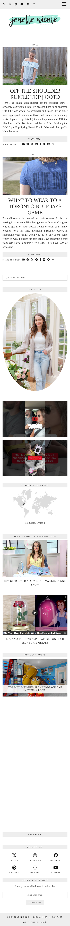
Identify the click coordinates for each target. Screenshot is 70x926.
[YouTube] (22, 4)
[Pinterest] (16, 4)
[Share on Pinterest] (36, 144)
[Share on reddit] (48, 144)
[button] (65, 4)
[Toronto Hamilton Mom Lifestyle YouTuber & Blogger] (35, 17)
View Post (35, 139)
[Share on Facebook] (28, 144)
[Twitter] (4, 4)
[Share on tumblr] (40, 144)
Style (35, 45)
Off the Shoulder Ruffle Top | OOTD (35, 94)
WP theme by (35, 922)
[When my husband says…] (35, 419)
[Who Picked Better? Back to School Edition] (35, 458)
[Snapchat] (34, 4)
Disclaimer (40, 917)
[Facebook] (28, 4)
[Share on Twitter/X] (32, 144)
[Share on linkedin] (44, 144)
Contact (57, 917)
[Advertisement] (35, 757)
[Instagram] (10, 4)
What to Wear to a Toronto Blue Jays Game (35, 206)
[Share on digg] (53, 144)
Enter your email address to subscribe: (35, 886)
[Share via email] (23, 144)
